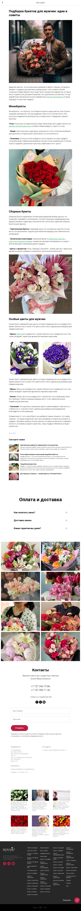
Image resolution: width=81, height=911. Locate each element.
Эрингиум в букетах (58, 880)
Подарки (68, 880)
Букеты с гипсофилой (69, 852)
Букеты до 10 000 (32, 850)
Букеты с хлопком (45, 891)
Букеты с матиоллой (32, 880)
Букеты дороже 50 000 (32, 867)
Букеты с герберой (58, 850)
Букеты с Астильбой (58, 867)
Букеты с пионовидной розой (58, 854)
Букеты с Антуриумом (43, 882)
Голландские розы (32, 870)
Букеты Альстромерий (44, 867)
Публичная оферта (32, 848)
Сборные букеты (44, 848)
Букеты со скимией (32, 894)
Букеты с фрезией (45, 889)
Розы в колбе (43, 850)
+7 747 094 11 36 (40, 690)
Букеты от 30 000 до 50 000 (32, 862)
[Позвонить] (77, 900)
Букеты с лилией (57, 865)
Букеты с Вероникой (58, 873)
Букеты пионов (70, 873)
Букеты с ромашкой (32, 886)
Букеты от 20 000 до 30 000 (32, 858)
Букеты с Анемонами (43, 878)
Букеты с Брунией (58, 870)
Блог (67, 886)
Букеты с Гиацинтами (56, 877)
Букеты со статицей (45, 886)
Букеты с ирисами (71, 860)
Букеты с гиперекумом (69, 848)
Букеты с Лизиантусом (44, 862)
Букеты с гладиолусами (70, 857)
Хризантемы (43, 856)
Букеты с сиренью (32, 891)
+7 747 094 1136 (22, 772)
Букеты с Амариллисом (44, 874)
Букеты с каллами (58, 862)
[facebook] (36, 702)
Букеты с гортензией (71, 867)
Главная (68, 883)
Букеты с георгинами (30, 876)
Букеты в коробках (32, 873)
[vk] (40, 702)
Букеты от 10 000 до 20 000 (32, 854)
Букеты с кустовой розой (58, 858)
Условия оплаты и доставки (71, 876)
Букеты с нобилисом (32, 883)
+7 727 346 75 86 (40, 686)
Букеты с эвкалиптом (56, 884)
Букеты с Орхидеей (45, 859)
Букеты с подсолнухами (70, 864)
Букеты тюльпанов (71, 870)
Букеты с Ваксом (44, 870)
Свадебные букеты (45, 853)
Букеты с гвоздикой (58, 848)
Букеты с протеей (31, 889)
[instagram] (44, 702)
